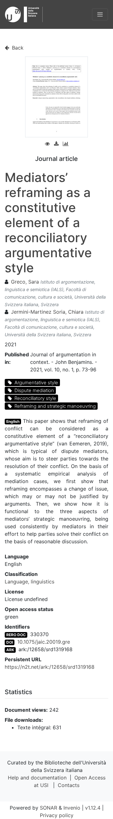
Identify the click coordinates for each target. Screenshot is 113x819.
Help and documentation (37, 777)
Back (17, 48)
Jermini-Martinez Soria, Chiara (47, 312)
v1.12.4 (92, 808)
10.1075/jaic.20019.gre (43, 642)
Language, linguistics (29, 581)
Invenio (71, 808)
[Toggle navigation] (100, 14)
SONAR (48, 808)
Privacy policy (56, 815)
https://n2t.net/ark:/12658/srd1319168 (49, 667)
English (12, 421)
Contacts (68, 785)
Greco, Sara (25, 282)
